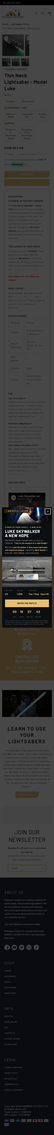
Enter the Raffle (27, 603)
